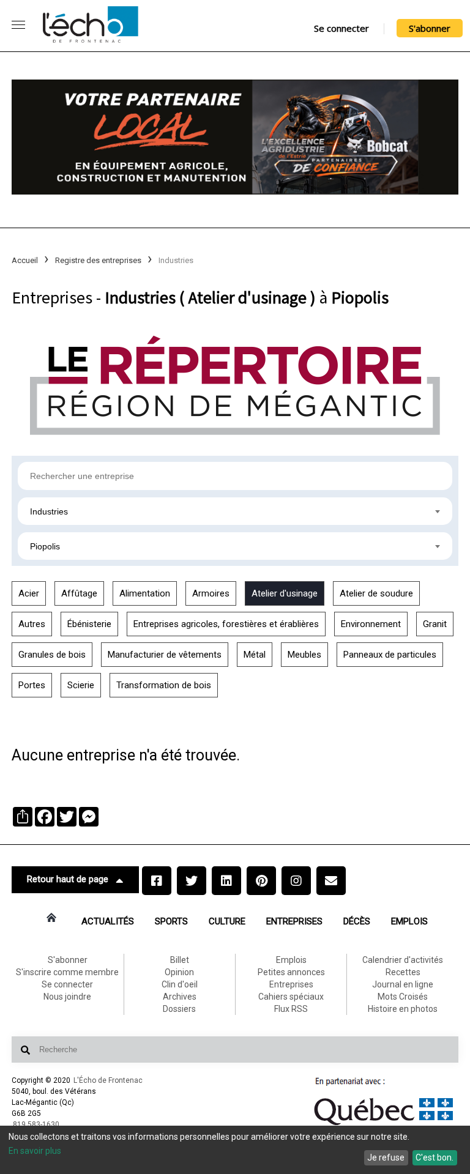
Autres (31, 624)
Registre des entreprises (98, 260)
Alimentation (144, 593)
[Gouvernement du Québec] (383, 1125)
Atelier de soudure (376, 593)
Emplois (409, 921)
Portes (31, 685)
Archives (179, 996)
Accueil (25, 260)
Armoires (210, 593)
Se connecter (341, 28)
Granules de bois (52, 654)
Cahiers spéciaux (291, 996)
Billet (179, 960)
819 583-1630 (36, 1124)
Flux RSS (291, 1009)
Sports (171, 921)
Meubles (304, 654)
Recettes (403, 972)
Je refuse (386, 1157)
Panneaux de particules (389, 654)
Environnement (371, 624)
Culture (227, 921)
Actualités (107, 921)
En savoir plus (35, 1151)
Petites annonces (291, 972)
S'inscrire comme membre (67, 972)
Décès (356, 921)
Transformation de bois (163, 685)
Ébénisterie (89, 624)
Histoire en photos (403, 1009)
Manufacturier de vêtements (165, 654)
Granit (435, 624)
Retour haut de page (67, 879)
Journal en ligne (402, 984)
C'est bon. (434, 1157)
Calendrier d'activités (402, 960)
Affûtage (79, 593)
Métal (255, 654)
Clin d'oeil (180, 984)
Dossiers (179, 1009)
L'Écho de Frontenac (108, 1080)
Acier (28, 593)
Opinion (179, 972)
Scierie (80, 685)
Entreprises (294, 921)
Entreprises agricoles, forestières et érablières (226, 624)
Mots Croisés (403, 996)
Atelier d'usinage (285, 593)
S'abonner (429, 28)
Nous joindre (67, 996)
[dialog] (235, 1150)
